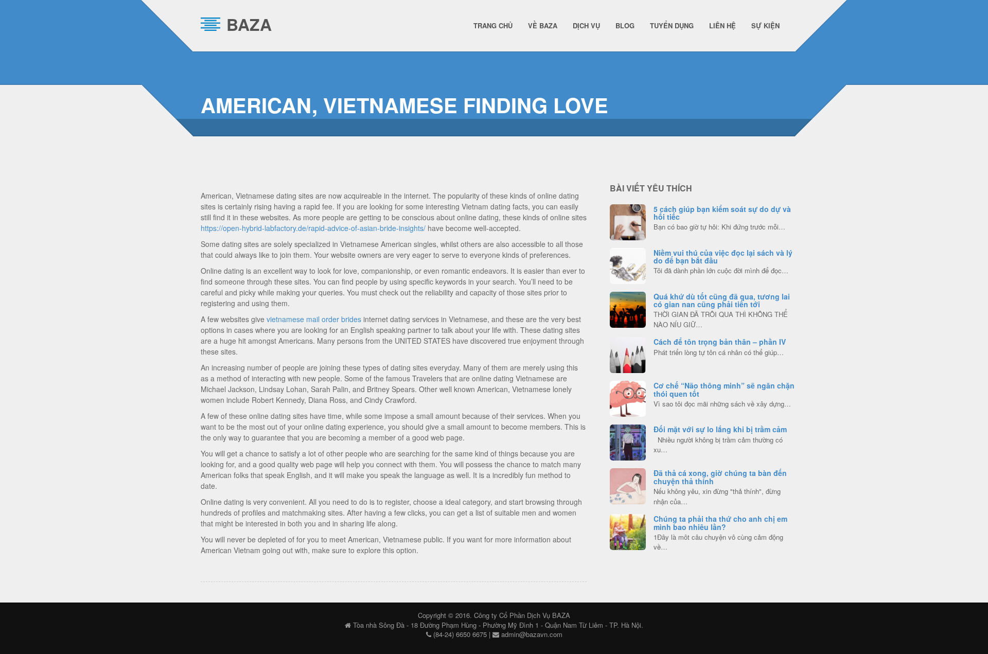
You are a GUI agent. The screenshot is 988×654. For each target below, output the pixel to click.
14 (628, 220)
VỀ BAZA (542, 25)
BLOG (624, 25)
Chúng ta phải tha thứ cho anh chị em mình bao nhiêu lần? (720, 523)
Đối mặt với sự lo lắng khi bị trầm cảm (720, 429)
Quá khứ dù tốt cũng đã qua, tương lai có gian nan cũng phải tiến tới (722, 300)
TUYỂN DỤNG (672, 25)
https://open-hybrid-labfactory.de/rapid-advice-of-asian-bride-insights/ (313, 228)
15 (628, 484)
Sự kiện (765, 25)
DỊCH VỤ (586, 25)
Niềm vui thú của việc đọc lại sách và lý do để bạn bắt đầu (723, 257)
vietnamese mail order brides (314, 319)
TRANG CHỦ (493, 25)
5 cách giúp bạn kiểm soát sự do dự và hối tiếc (722, 213)
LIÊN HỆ (722, 25)
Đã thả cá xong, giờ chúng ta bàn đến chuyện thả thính (720, 477)
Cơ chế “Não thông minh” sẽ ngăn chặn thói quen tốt (724, 389)
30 (628, 308)
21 (628, 264)
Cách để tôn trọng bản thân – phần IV (720, 342)
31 (628, 397)
